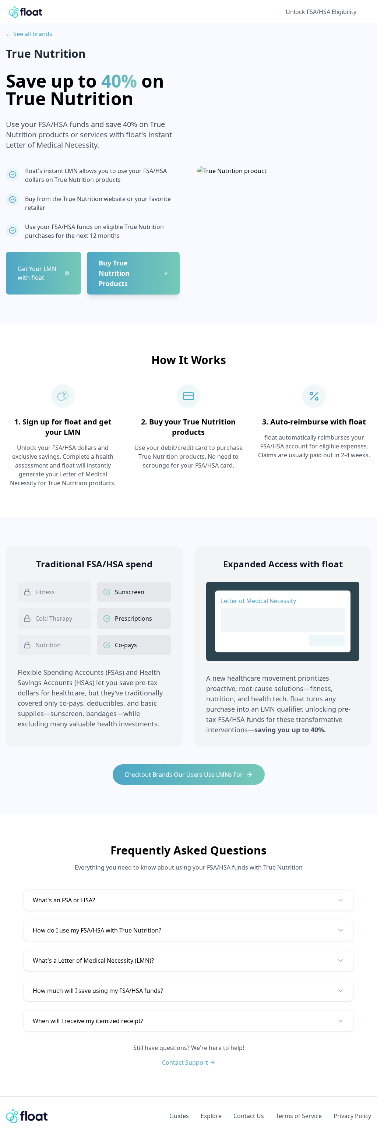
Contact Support (185, 1062)
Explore (211, 1116)
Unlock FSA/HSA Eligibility (321, 12)
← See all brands (29, 34)
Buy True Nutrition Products (114, 273)
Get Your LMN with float (37, 273)
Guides (179, 1116)
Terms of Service (299, 1116)
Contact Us (248, 1116)
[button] (188, 900)
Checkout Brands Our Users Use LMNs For (183, 775)
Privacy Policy (352, 1116)
